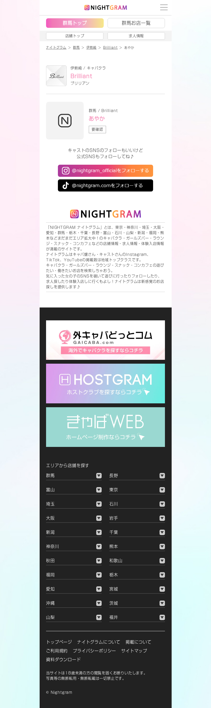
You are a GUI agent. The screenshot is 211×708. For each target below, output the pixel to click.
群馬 (50, 475)
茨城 (113, 603)
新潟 (50, 532)
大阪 (50, 518)
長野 (113, 475)
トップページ (59, 642)
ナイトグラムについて (98, 642)
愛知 (50, 589)
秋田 (50, 561)
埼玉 (50, 504)
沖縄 (50, 603)
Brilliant (81, 76)
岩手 (113, 518)
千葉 (113, 532)
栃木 (113, 575)
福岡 (50, 575)
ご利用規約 (57, 651)
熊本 (113, 546)
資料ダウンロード (63, 659)
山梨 (50, 617)
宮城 (113, 589)
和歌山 (115, 561)
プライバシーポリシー (94, 651)
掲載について (139, 642)
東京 (113, 490)
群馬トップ (75, 23)
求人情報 (136, 36)
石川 (113, 504)
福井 (113, 617)
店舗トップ (74, 36)
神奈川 (52, 546)
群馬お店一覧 (136, 23)
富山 (50, 490)
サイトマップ (134, 651)
